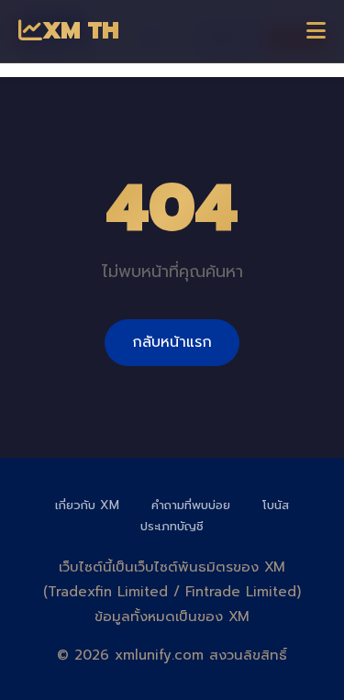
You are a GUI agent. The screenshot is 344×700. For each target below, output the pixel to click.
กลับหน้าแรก (172, 342)
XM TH (80, 31)
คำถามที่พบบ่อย (190, 505)
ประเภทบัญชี (172, 526)
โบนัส (275, 505)
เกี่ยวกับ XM (87, 505)
